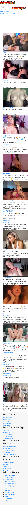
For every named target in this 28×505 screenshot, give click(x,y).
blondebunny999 (8, 201)
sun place (6, 305)
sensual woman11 (8, 354)
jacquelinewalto (7, 277)
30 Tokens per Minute (9, 481)
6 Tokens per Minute (9, 475)
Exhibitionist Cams (8, 462)
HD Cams (5, 464)
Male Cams (6, 421)
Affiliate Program (10, 502)
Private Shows (7, 466)
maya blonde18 (7, 403)
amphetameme (7, 146)
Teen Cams (6, 430)
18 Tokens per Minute (9, 479)
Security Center (9, 492)
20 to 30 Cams (7, 434)
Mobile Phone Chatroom (7, 13)
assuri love (6, 315)
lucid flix (5, 250)
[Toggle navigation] (3, 8)
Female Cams (7, 419)
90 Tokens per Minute (9, 485)
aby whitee (6, 173)
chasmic (5, 80)
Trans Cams (6, 425)
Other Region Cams (8, 448)
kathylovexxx (7, 375)
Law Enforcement (10, 494)
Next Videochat (5, 11)
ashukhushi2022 (8, 107)
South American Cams (9, 454)
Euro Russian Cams (8, 450)
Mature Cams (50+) (8, 438)
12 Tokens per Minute (9, 477)
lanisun (5, 52)
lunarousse (6, 364)
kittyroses (6, 222)
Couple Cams (7, 423)
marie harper (7, 135)
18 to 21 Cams (7, 432)
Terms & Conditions (10, 487)
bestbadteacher (7, 343)
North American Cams (9, 446)
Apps (6, 500)
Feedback (7, 490)
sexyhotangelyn (7, 211)
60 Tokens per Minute (9, 483)
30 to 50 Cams (7, 436)
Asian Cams (6, 452)
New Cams (6, 470)
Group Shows (7, 468)
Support (7, 489)
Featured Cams (7, 417)
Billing (6, 496)
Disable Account (9, 498)
